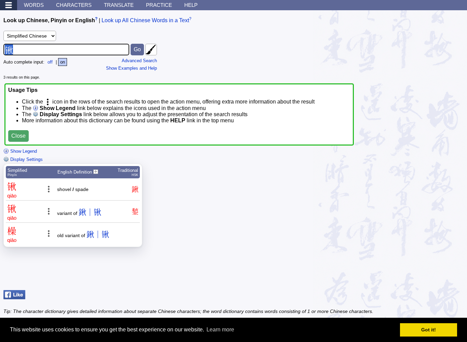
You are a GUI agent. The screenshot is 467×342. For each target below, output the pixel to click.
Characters (74, 5)
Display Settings (26, 159)
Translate (119, 5)
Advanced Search (139, 60)
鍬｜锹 (90, 212)
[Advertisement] (409, 270)
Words (34, 5)
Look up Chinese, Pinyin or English (49, 20)
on (62, 62)
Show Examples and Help (131, 68)
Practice (159, 5)
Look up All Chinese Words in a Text (145, 20)
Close (18, 136)
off (50, 62)
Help (191, 5)
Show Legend (23, 151)
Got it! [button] (428, 329)
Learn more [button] (220, 329)
